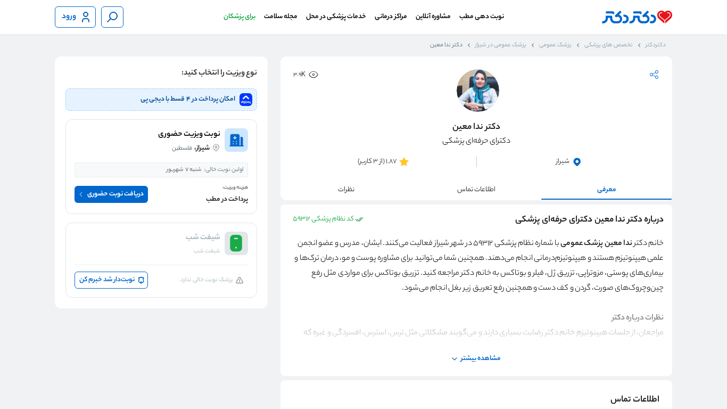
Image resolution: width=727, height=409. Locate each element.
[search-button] (112, 17)
